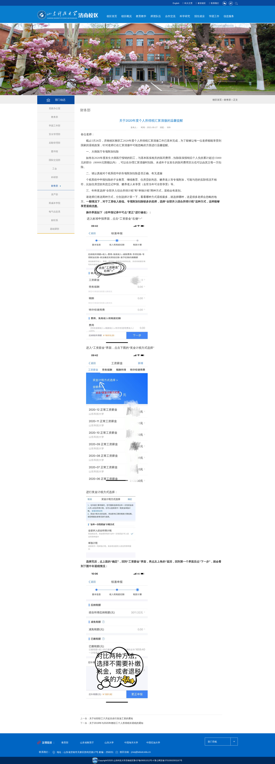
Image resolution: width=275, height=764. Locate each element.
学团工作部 (54, 125)
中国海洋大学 (131, 742)
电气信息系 (54, 211)
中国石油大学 (153, 742)
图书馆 (54, 151)
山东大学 (109, 742)
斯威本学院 (54, 203)
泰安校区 (202, 3)
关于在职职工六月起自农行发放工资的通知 (111, 718)
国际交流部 (54, 160)
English (176, 3)
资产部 (54, 194)
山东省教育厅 (87, 742)
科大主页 (188, 3)
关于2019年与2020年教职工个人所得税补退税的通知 (116, 723)
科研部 (54, 177)
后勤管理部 (54, 143)
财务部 (54, 186)
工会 (54, 168)
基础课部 (54, 229)
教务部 (54, 117)
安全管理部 (54, 134)
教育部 (64, 742)
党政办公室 (54, 108)
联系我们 (215, 3)
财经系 (54, 220)
